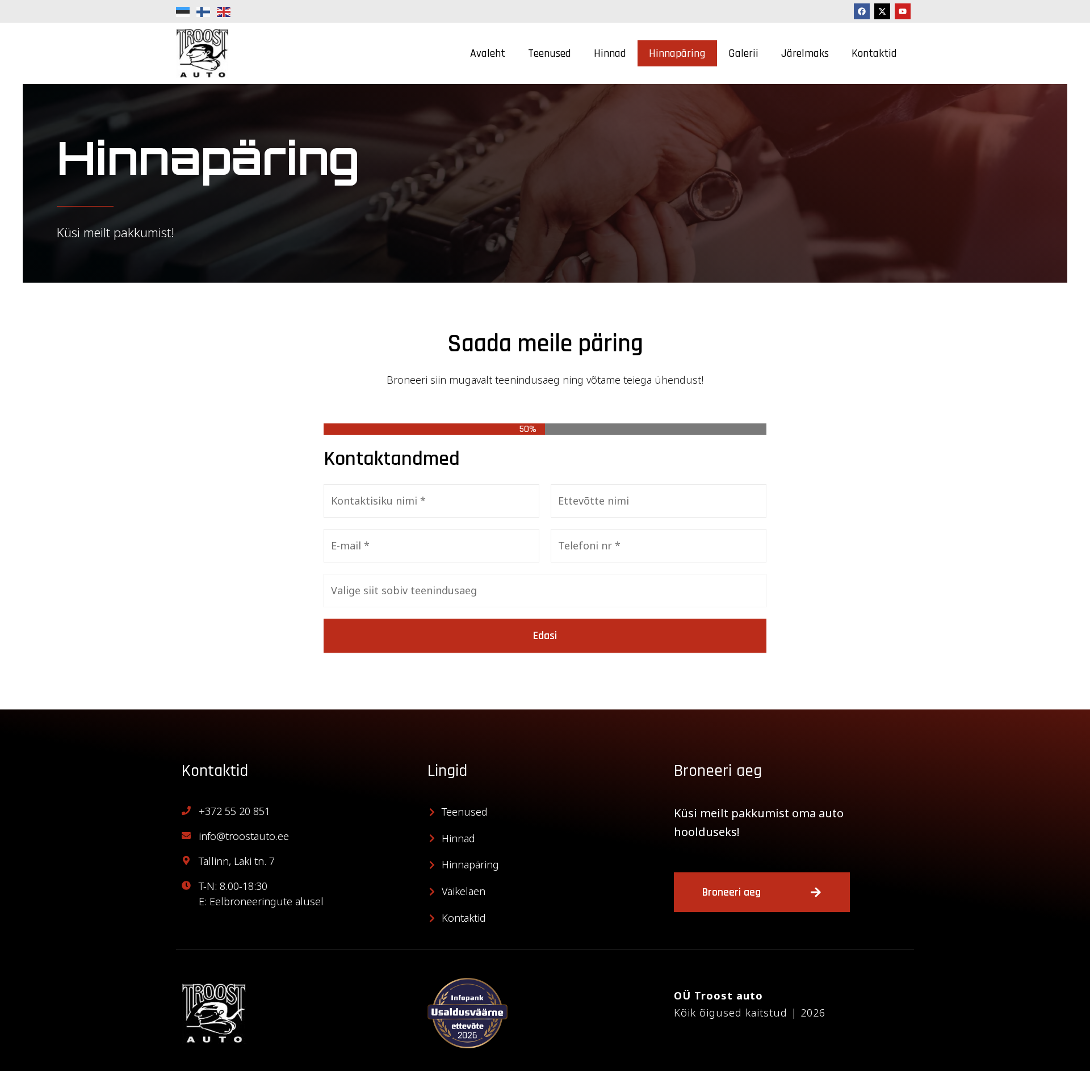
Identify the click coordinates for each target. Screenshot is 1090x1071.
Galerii (743, 53)
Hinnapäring (677, 53)
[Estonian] (183, 11)
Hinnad (610, 53)
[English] (224, 11)
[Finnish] (203, 11)
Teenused (549, 53)
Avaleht (487, 53)
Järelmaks (805, 53)
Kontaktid (874, 53)
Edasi (545, 635)
